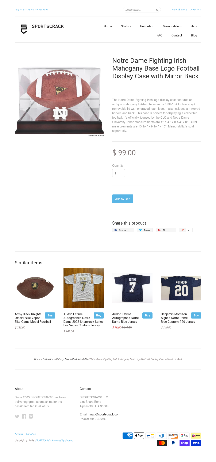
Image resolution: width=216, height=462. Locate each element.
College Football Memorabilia (72, 359)
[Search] (157, 9)
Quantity (117, 165)
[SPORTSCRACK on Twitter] (17, 416)
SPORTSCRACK (43, 440)
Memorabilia (171, 26)
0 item (178, 9)
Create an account (37, 9)
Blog (194, 35)
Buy (50, 315)
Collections (48, 359)
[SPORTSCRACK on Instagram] (31, 416)
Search (19, 434)
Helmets (146, 26)
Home (108, 26)
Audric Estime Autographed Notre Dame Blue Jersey (125, 318)
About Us (31, 434)
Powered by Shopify (62, 440)
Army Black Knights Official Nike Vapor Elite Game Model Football (33, 318)
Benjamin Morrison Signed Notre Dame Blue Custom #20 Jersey (178, 318)
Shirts (125, 26)
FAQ (159, 35)
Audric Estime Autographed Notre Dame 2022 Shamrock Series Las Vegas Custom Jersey (83, 319)
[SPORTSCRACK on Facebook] (24, 416)
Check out (195, 9)
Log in (18, 9)
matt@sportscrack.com (104, 414)
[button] (156, 115)
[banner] (53, 29)
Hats (194, 26)
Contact (176, 35)
